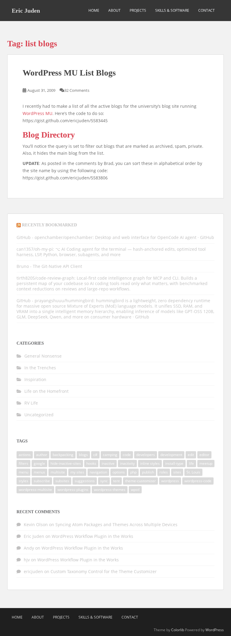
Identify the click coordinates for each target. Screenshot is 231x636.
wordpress (170, 480)
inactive (108, 463)
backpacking (63, 454)
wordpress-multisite (35, 489)
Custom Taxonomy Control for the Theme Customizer (104, 571)
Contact (206, 10)
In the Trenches (40, 368)
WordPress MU (37, 113)
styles (23, 480)
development (171, 454)
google (39, 463)
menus (39, 472)
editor (204, 454)
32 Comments (76, 90)
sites (177, 472)
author (41, 454)
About (114, 10)
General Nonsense (43, 356)
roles (163, 472)
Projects (138, 10)
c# (95, 454)
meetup (205, 463)
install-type (174, 463)
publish (148, 472)
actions (25, 454)
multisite (58, 472)
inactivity (127, 463)
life (191, 463)
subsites (62, 480)
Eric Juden (26, 10)
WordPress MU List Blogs (69, 72)
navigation (98, 472)
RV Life (31, 403)
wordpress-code (197, 480)
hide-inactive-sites (66, 463)
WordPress (214, 629)
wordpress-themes (109, 489)
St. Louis (193, 472)
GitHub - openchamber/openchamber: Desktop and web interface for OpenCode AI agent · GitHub (115, 237)
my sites (77, 472)
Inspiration (35, 379)
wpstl (135, 489)
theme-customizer (140, 480)
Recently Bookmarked (49, 225)
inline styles (150, 463)
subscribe (42, 480)
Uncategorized (39, 414)
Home (93, 10)
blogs (83, 454)
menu (23, 472)
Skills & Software (172, 10)
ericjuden (33, 571)
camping (110, 454)
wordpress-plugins (72, 489)
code (127, 454)
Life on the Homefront (46, 391)
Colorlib (177, 629)
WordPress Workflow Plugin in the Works (92, 536)
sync (104, 480)
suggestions (85, 480)
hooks (91, 463)
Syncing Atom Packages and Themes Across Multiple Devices (116, 524)
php (133, 472)
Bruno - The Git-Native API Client (49, 266)
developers (145, 454)
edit (191, 454)
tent (116, 480)
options (118, 472)
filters (23, 463)
